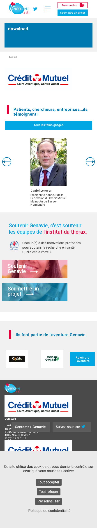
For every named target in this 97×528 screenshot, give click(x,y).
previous (6, 161)
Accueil (13, 57)
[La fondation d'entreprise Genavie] (19, 8)
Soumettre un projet (72, 12)
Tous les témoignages (48, 125)
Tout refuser (48, 492)
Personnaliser (48, 501)
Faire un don (69, 5)
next (90, 161)
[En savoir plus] (48, 162)
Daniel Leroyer (41, 190)
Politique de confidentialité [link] (49, 511)
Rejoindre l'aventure (83, 359)
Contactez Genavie (30, 427)
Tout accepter (48, 482)
